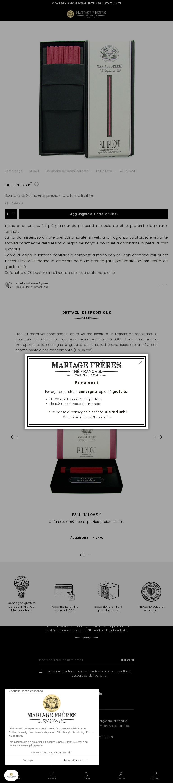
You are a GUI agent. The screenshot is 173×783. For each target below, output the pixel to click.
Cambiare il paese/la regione (86, 417)
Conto (121, 778)
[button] (52, 776)
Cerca (86, 778)
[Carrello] (155, 776)
